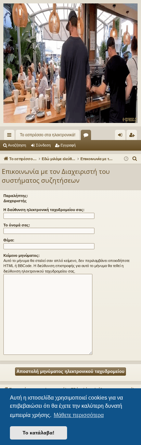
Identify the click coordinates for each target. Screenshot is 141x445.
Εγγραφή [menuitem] (133, 136)
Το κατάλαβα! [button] (38, 432)
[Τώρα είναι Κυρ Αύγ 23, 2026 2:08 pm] (126, 159)
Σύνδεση (43, 145)
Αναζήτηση (17, 145)
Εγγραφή (68, 145)
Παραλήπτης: (15, 196)
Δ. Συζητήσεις (87, 136)
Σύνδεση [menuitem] (121, 136)
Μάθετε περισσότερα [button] (79, 415)
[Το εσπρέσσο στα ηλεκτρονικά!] (70, 63)
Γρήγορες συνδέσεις (10, 136)
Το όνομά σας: (16, 225)
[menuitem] (135, 159)
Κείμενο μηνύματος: (21, 255)
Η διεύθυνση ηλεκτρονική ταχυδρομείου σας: (44, 210)
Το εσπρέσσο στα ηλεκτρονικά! (47, 135)
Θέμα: (8, 240)
